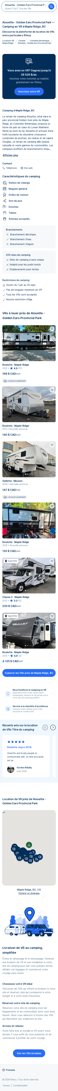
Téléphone (11, 168)
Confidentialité (20, 1085)
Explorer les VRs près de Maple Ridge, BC (29, 672)
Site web (28, 168)
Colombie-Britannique (39, 41)
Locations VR (8, 41)
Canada (22, 41)
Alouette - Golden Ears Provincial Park (34, 43)
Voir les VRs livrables (29, 1053)
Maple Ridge (7, 43)
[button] (31, 856)
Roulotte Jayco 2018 (19, 747)
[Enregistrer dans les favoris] (52, 328)
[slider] (14, 368)
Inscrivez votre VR (29, 91)
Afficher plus (10, 155)
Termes (6, 1085)
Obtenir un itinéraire (29, 893)
